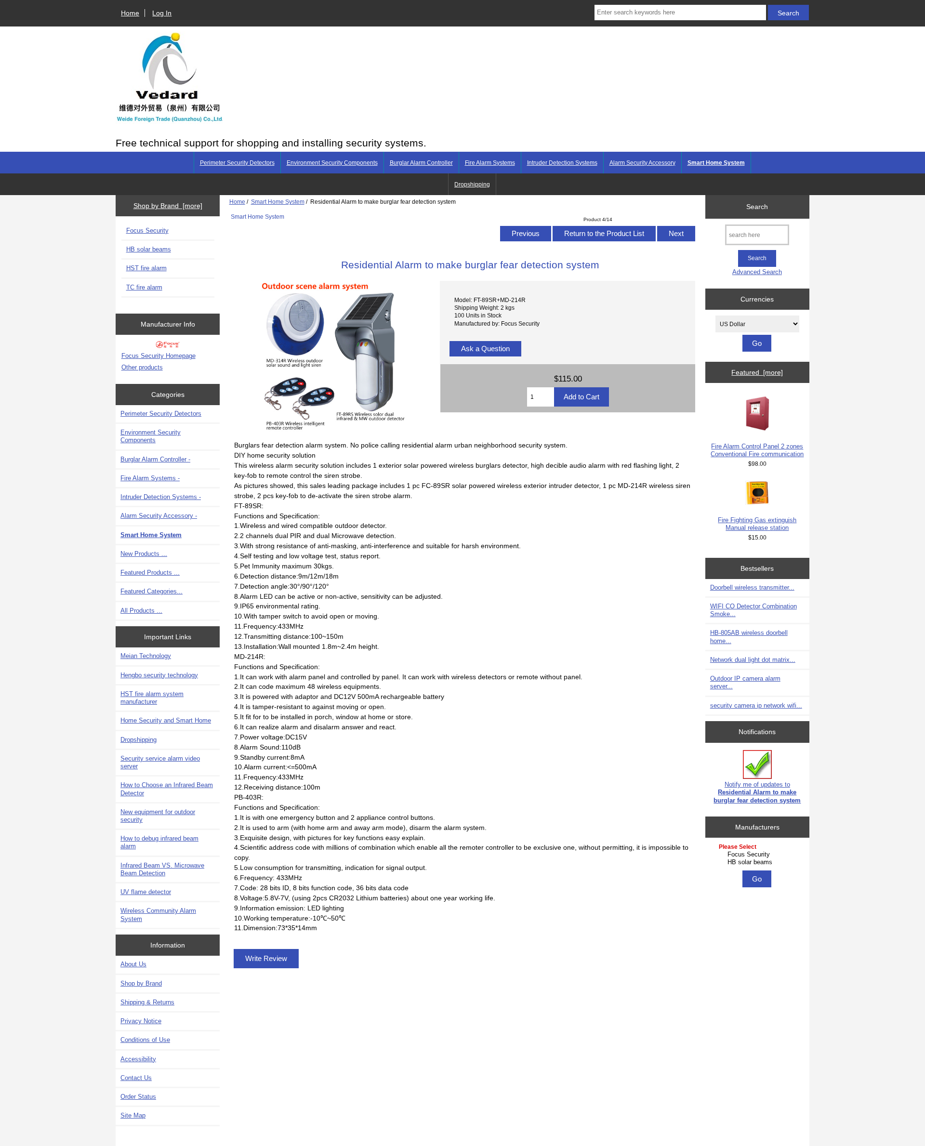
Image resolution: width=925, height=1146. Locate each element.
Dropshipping (472, 184)
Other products (142, 367)
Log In (162, 13)
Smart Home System (277, 201)
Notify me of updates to (757, 792)
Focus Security (147, 230)
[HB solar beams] (758, 862)
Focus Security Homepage (158, 355)
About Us (133, 964)
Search (757, 207)
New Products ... (143, 553)
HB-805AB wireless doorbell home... (749, 636)
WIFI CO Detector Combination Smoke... (753, 610)
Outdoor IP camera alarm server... (745, 682)
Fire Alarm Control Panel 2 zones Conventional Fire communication (757, 450)
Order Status (138, 1096)
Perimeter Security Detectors (237, 162)
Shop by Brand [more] (167, 206)
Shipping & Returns (147, 1002)
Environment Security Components (332, 162)
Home (130, 13)
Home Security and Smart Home (165, 720)
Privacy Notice (140, 1021)
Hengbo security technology (159, 675)
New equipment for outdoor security (157, 815)
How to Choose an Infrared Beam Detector (166, 788)
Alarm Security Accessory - (158, 515)
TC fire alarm (144, 287)
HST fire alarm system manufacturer (152, 697)
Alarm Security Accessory (642, 162)
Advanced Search (757, 272)
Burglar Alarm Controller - (155, 459)
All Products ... (141, 610)
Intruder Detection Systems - (160, 497)
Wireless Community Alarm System (158, 914)
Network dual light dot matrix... (752, 659)
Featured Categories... (151, 591)
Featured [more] (757, 372)
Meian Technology (145, 655)
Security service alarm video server (160, 762)
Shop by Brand (141, 983)
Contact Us (136, 1077)
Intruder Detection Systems (562, 162)
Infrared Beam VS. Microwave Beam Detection (162, 869)
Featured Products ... (150, 572)
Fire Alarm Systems (490, 162)
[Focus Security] (758, 854)
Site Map (132, 1115)
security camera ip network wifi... (756, 705)
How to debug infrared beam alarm (159, 842)
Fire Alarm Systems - (150, 478)
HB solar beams (148, 249)
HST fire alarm (146, 268)
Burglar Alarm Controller (421, 162)
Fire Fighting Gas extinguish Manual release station (757, 523)
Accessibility (138, 1059)
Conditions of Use (145, 1039)
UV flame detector (145, 892)
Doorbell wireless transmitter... (752, 587)
